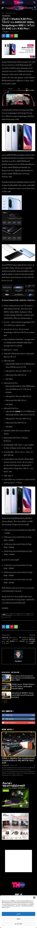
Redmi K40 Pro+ (23, 614)
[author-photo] (18, 658)
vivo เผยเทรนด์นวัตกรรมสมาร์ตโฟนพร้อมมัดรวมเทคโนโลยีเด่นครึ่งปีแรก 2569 (23, 678)
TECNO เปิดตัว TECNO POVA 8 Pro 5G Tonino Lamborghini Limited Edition (23, 686)
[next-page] (6, 702)
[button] (34, 897)
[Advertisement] (18, 861)
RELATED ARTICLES (6, 672)
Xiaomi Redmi (6, 616)
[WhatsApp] (16, 36)
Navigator (6, 31)
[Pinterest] (12, 36)
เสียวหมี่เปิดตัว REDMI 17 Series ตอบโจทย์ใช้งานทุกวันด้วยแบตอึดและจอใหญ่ (23, 695)
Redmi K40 (14, 614)
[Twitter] (8, 36)
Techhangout (5, 765)
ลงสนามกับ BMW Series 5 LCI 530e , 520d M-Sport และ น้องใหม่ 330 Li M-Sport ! (10, 640)
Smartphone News (11, 13)
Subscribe (31, 722)
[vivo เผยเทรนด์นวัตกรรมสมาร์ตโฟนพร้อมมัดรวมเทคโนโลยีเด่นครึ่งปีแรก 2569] (6, 678)
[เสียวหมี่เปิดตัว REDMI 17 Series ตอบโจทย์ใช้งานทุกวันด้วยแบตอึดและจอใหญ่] (6, 695)
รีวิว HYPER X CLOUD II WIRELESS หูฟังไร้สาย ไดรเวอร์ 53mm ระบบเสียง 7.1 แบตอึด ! (27, 640)
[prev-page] (3, 702)
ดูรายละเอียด (18, 924)
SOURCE (5, 608)
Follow (32, 719)
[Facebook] (3, 36)
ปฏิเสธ (18, 919)
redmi (8, 614)
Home (3, 13)
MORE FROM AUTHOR (15, 672)
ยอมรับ (18, 914)
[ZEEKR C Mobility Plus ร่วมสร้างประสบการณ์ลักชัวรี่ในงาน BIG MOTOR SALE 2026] (18, 744)
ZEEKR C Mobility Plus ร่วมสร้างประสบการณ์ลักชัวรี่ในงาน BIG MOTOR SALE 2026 (18, 760)
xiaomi (30, 614)
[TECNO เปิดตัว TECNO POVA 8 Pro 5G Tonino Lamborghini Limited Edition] (6, 686)
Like (33, 715)
